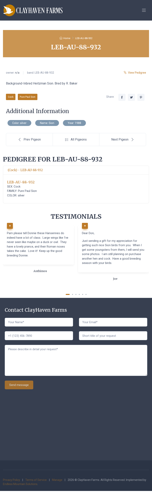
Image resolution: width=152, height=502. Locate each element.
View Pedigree (137, 72)
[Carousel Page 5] (82, 294)
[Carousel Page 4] (79, 294)
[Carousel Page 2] (72, 294)
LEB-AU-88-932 (21, 182)
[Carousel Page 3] (75, 294)
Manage (57, 479)
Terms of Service (36, 479)
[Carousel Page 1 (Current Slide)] (68, 294)
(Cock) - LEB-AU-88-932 (25, 170)
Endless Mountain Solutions (20, 484)
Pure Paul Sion (27, 97)
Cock (10, 97)
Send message (19, 385)
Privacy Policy (11, 479)
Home (66, 38)
